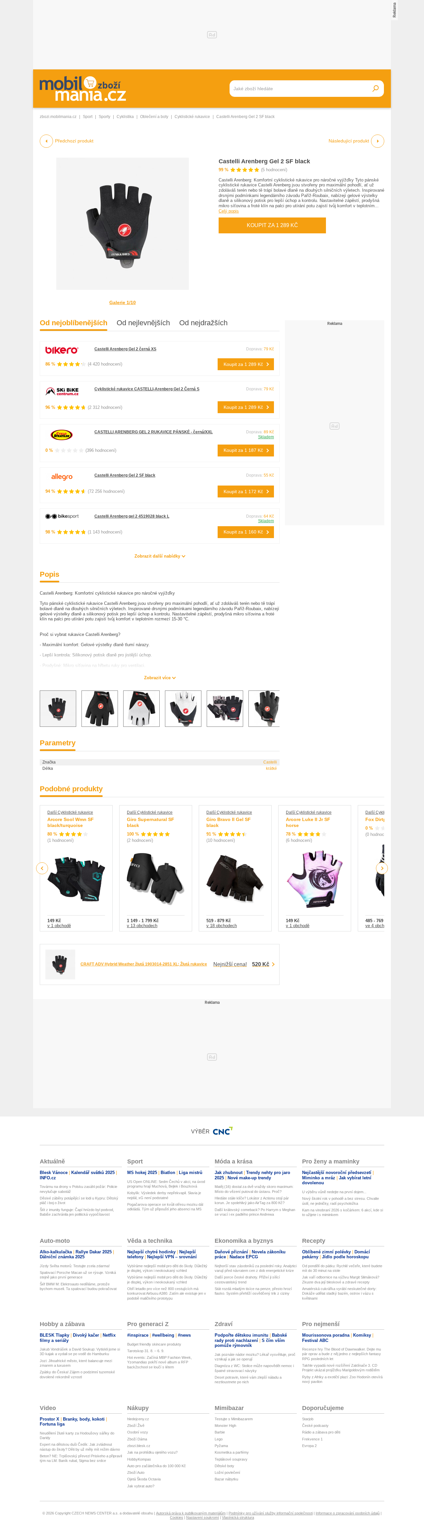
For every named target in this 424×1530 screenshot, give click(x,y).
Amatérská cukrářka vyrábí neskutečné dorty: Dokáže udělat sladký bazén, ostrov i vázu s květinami (339, 1293)
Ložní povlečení (227, 1472)
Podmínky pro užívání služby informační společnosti (271, 1513)
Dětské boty (224, 1466)
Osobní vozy (137, 1432)
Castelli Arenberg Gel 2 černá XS (125, 349)
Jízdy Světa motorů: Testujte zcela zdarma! (75, 1266)
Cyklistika (125, 116)
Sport (87, 116)
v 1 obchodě (59, 925)
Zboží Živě (135, 1426)
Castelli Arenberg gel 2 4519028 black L (131, 516)
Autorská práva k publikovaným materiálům (191, 1513)
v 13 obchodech (142, 925)
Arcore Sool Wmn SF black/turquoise (70, 822)
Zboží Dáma (137, 1439)
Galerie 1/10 (122, 302)
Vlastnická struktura (238, 1517)
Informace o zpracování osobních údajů (348, 1513)
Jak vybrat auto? (140, 1486)
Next (382, 868)
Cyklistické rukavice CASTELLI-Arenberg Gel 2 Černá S (146, 389)
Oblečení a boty (154, 116)
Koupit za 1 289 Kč (272, 225)
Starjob (307, 1419)
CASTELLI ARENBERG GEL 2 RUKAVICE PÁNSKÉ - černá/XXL (153, 432)
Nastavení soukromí (202, 1517)
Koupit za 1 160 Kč (243, 531)
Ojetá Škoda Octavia (144, 1479)
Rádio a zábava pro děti (321, 1432)
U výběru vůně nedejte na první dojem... (334, 1192)
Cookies (176, 1517)
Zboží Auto (135, 1472)
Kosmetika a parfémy (232, 1452)
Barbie (220, 1432)
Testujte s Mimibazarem (234, 1419)
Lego (219, 1439)
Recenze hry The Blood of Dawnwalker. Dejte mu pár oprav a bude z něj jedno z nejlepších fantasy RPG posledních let (341, 1354)
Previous (42, 868)
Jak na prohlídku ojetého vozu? (152, 1452)
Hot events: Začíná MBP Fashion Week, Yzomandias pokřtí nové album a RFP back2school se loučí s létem (159, 1362)
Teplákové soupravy (231, 1459)
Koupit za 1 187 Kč (243, 450)
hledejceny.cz (138, 1419)
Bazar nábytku (226, 1479)
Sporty (104, 116)
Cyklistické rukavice (192, 116)
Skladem (266, 437)
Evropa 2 (309, 1446)
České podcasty (315, 1426)
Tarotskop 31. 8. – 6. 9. (145, 1351)
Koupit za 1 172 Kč (243, 491)
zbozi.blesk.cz (138, 1446)
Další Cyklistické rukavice (70, 812)
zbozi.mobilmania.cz (58, 116)
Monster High (225, 1426)
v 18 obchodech (221, 925)
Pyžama (221, 1446)
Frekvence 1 (312, 1439)
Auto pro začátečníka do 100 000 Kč (156, 1466)
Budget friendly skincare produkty (154, 1344)
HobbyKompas (139, 1459)
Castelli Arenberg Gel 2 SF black (264, 161)
